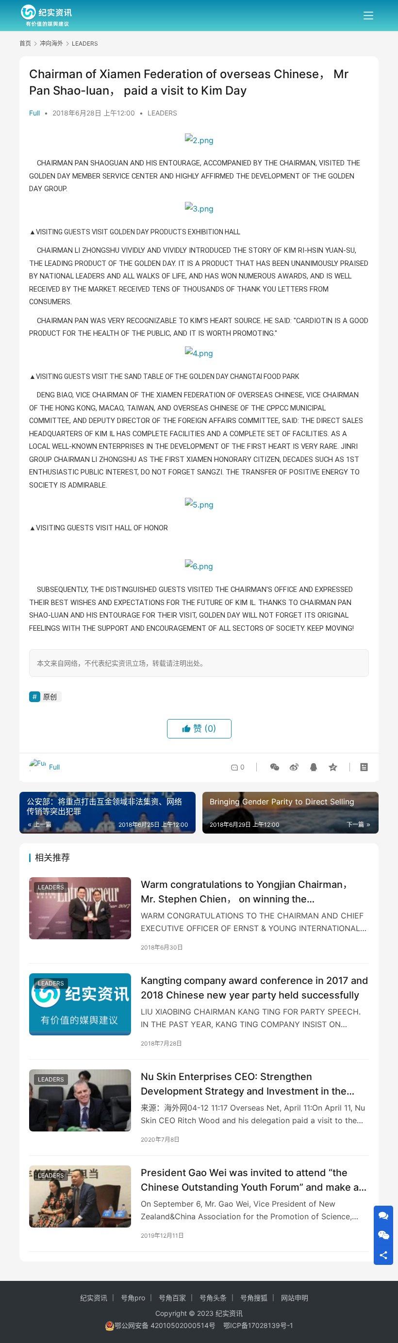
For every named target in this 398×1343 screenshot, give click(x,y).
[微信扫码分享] (274, 767)
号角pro (133, 1298)
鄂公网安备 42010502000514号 (169, 1325)
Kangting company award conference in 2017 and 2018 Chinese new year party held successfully (254, 987)
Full (34, 113)
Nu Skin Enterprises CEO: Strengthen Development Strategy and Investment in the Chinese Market (244, 1084)
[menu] (368, 15)
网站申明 (294, 1298)
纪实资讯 (93, 1298)
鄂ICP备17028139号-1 (258, 1325)
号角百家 (172, 1298)
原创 (50, 696)
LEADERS (162, 113)
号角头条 (213, 1298)
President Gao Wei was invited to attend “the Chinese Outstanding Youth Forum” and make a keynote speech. (250, 1180)
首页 (25, 43)
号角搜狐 (253, 1298)
